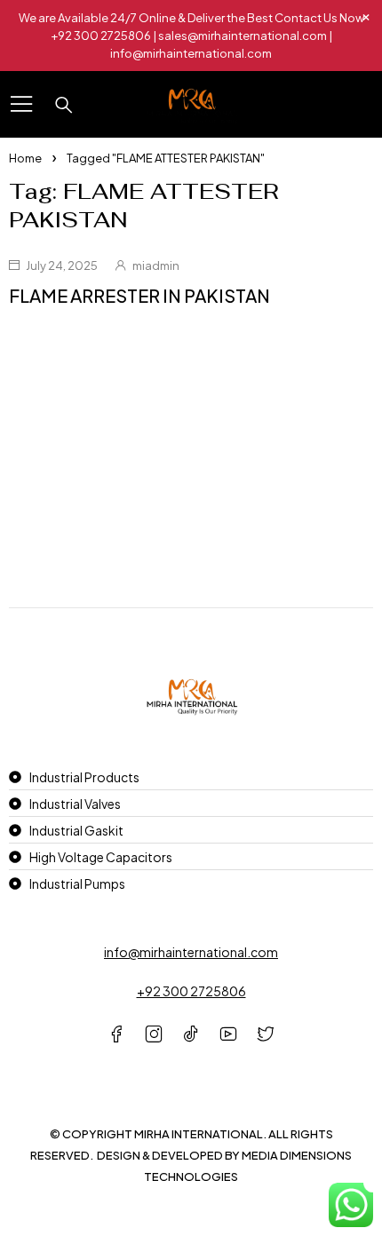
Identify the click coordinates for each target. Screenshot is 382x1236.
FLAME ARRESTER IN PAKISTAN (139, 295)
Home (25, 158)
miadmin (155, 265)
